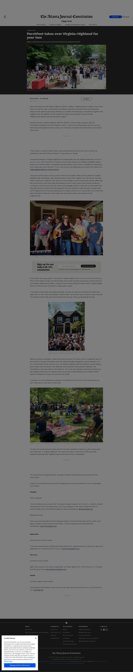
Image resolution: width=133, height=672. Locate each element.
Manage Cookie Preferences (20, 665)
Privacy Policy (8, 661)
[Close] (35, 638)
